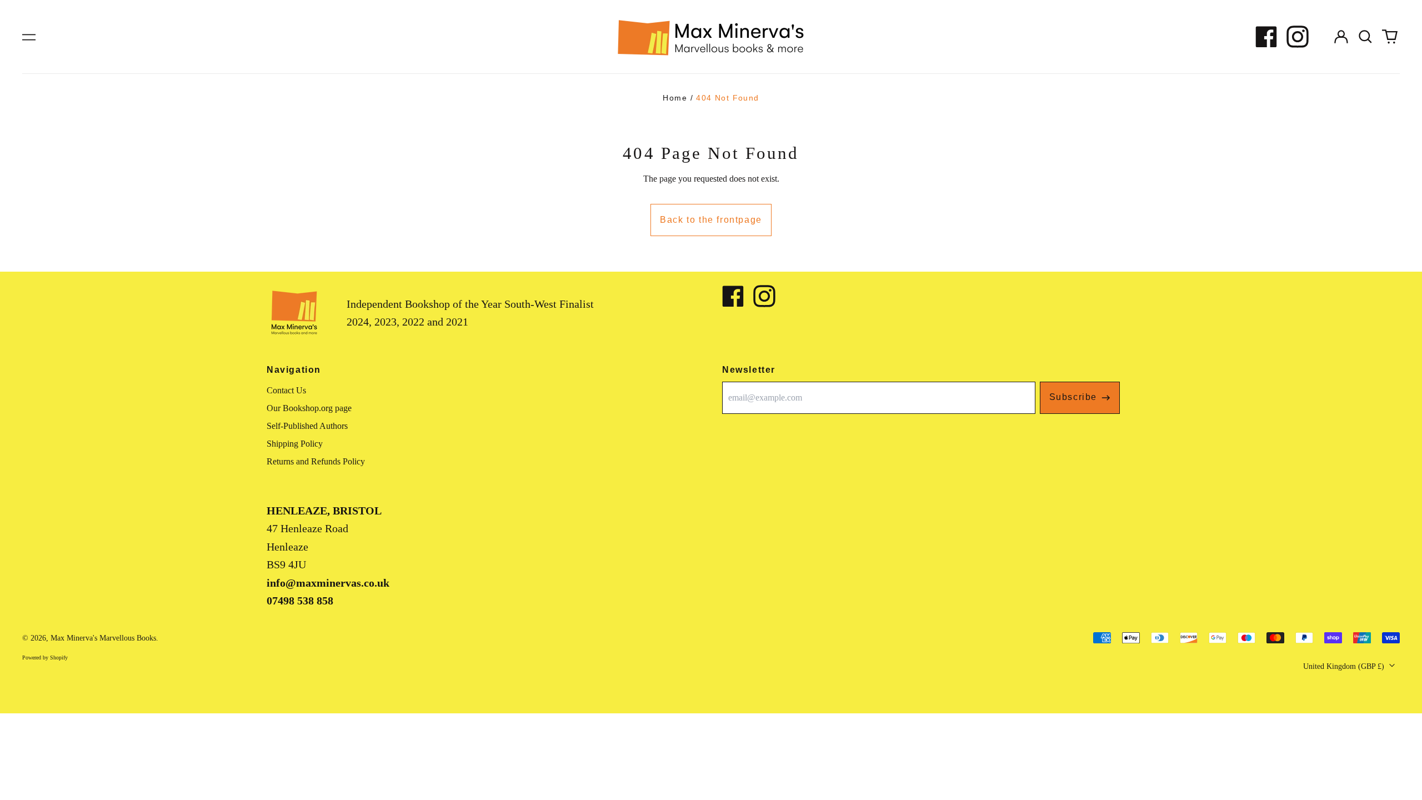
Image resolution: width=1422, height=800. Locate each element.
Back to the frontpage (711, 219)
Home (675, 97)
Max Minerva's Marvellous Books (103, 638)
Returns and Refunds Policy (316, 461)
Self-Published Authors (307, 426)
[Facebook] (1266, 37)
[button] (1365, 37)
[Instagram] (1297, 37)
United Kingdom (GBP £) (1344, 666)
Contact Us (286, 390)
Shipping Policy (295, 443)
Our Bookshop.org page (309, 408)
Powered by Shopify (45, 657)
